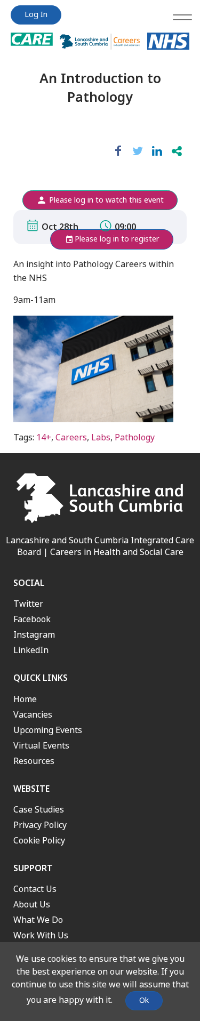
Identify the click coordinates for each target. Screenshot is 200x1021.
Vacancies (32, 715)
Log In (36, 14)
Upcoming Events (47, 730)
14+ (43, 437)
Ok (144, 1000)
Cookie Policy (39, 840)
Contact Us (35, 889)
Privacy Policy (40, 825)
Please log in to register (117, 239)
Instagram (34, 635)
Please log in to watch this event (105, 200)
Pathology (135, 437)
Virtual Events (41, 745)
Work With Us (40, 935)
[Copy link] (177, 151)
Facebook (32, 619)
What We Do (38, 920)
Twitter (28, 604)
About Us (31, 904)
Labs (100, 437)
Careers (71, 437)
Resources (33, 761)
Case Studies (38, 809)
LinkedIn (31, 650)
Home (25, 699)
